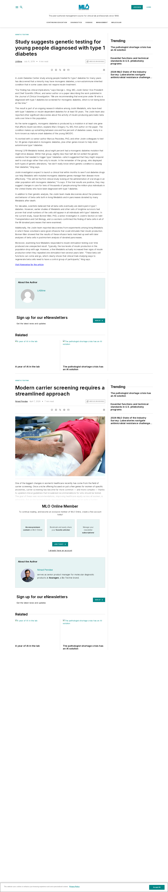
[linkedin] (56, 70)
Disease (89, 22)
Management (102, 22)
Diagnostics (76, 22)
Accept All (156, 887)
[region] (84, 887)
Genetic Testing (22, 34)
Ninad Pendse (21, 401)
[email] (68, 70)
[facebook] (52, 70)
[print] (104, 70)
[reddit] (64, 70)
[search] (21, 7)
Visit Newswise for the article (29, 264)
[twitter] (60, 70)
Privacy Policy (74, 886)
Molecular (116, 22)
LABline (18, 61)
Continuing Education (57, 22)
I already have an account (60, 550)
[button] (17, 7)
